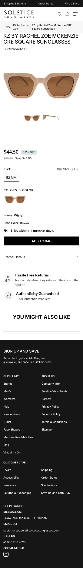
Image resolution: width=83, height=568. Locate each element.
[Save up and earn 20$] (60, 492)
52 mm (11, 178)
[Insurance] (22, 485)
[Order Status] (60, 477)
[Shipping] (60, 469)
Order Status (45, 3)
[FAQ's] (22, 469)
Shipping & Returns (15, 3)
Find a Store (72, 3)
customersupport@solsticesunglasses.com (31, 530)
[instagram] (6, 555)
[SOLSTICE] (19, 14)
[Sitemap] (61, 429)
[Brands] (22, 383)
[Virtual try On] (22, 452)
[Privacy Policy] (61, 406)
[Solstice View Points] (61, 391)
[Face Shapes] (22, 429)
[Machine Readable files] (22, 437)
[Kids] (22, 406)
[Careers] (61, 398)
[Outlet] (22, 421)
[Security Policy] (61, 414)
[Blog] (22, 444)
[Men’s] (22, 391)
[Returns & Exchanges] (22, 492)
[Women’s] (22, 398)
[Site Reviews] (60, 485)
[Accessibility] (22, 477)
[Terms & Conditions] (61, 421)
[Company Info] (61, 383)
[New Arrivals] (22, 414)
